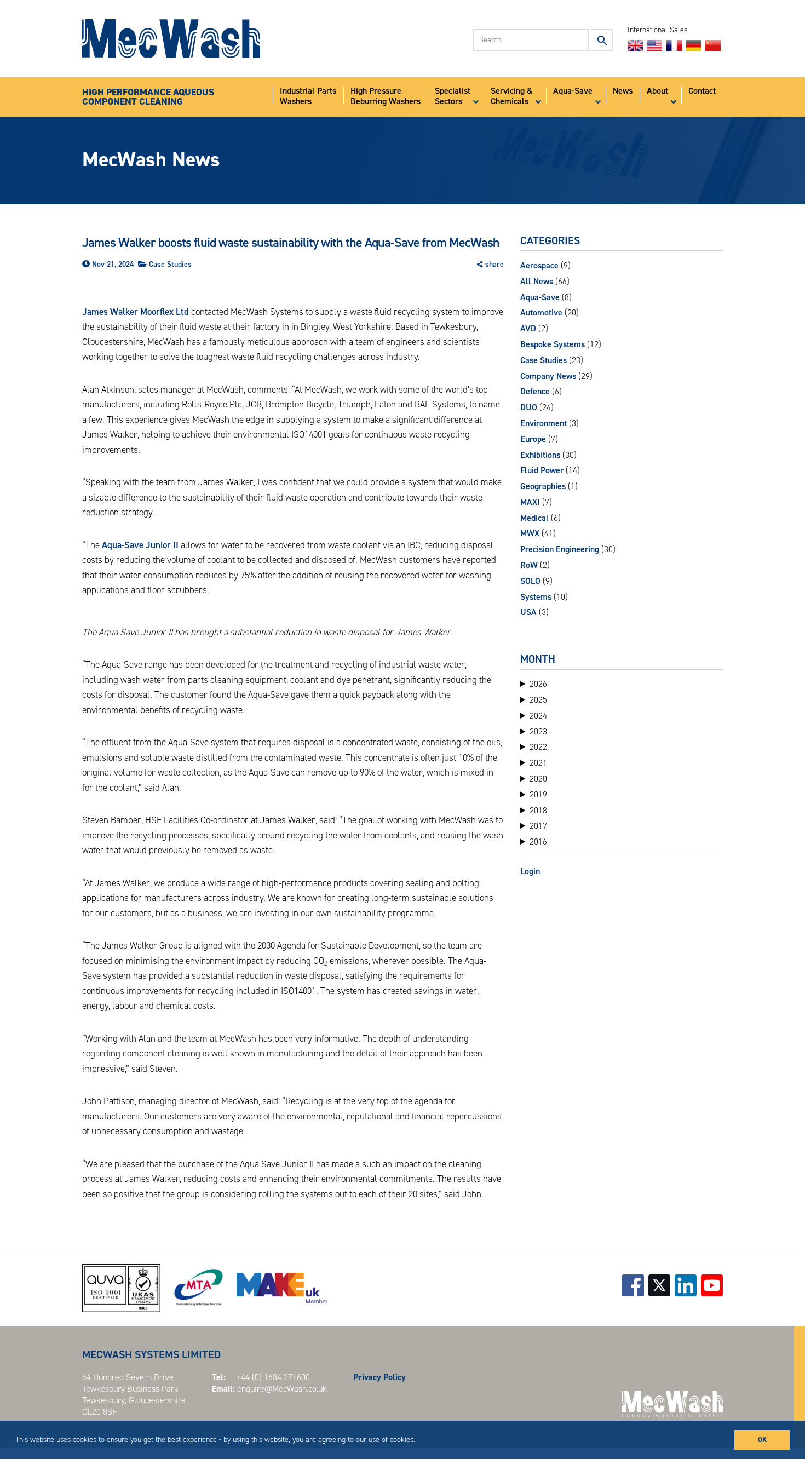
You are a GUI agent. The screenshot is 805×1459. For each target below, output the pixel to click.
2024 (538, 715)
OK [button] (762, 1439)
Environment (543, 423)
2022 (538, 747)
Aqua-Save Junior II (139, 545)
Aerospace (539, 265)
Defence (535, 391)
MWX (529, 533)
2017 (538, 825)
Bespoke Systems (552, 344)
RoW (529, 565)
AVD (528, 328)
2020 (538, 778)
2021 (538, 762)
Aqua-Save (540, 297)
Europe (533, 439)
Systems (535, 596)
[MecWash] (171, 38)
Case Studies (170, 264)
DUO (528, 407)
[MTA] (198, 1288)
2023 (538, 731)
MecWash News (151, 159)
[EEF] (282, 1288)
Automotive (541, 312)
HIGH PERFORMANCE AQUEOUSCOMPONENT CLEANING (148, 97)
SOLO (530, 581)
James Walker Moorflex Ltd (135, 312)
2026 (538, 684)
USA (528, 612)
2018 (538, 810)
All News (536, 281)
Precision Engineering (559, 549)
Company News (548, 376)
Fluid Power (542, 470)
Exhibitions (540, 455)
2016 (538, 841)
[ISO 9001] (121, 1288)
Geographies (543, 486)
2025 (538, 699)
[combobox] (531, 40)
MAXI (530, 502)
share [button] (494, 264)
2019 (538, 794)
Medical (534, 518)
